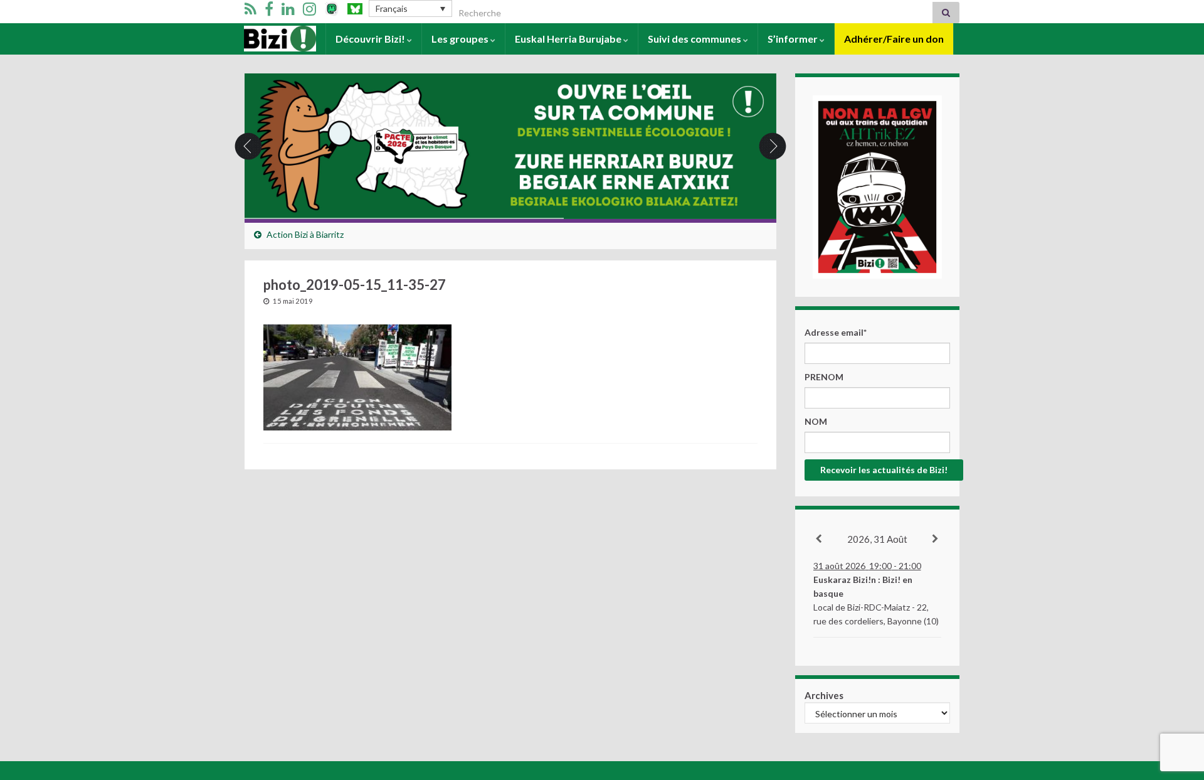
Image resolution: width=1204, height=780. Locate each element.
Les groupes (460, 39)
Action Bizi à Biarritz (305, 234)
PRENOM (824, 376)
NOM (816, 421)
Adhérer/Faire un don (894, 39)
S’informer (794, 39)
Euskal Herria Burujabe (569, 39)
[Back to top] (1175, 705)
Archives (824, 695)
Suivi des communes (695, 39)
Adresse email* (836, 332)
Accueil (261, 39)
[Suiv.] (936, 539)
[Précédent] (819, 539)
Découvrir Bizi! (371, 39)
